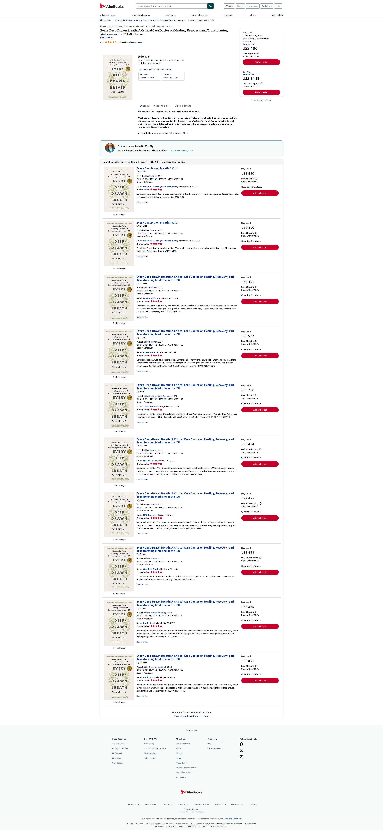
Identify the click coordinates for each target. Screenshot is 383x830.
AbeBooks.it (183, 804)
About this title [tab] (162, 105)
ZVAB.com (252, 804)
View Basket (117, 763)
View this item (248, 44)
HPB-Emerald (150, 515)
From (147, 76)
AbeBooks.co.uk (133, 804)
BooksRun (148, 623)
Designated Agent (183, 772)
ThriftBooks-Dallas (153, 406)
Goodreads (138, 42)
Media (178, 748)
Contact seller (142, 202)
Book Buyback (150, 753)
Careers (179, 753)
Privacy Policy (181, 763)
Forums (179, 758)
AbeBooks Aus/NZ (201, 804)
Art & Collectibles (199, 15)
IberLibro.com (237, 804)
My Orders (116, 758)
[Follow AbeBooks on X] (241, 751)
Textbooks (228, 15)
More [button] (185, 133)
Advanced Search (108, 15)
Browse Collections (141, 15)
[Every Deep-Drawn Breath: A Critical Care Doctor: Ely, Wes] (119, 428)
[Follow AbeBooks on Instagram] (241, 757)
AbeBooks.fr (167, 804)
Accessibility (181, 777)
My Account (253, 6)
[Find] (210, 6)
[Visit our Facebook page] (241, 744)
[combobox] (171, 6)
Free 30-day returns (261, 100)
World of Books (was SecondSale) (160, 186)
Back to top (191, 730)
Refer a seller (149, 758)
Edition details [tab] (183, 105)
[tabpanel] (188, 122)
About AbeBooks (183, 743)
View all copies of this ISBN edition (154, 69)
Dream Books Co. (152, 298)
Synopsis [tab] (144, 105)
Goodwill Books (151, 569)
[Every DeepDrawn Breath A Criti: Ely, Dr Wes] (119, 211)
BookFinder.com (191, 810)
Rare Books (170, 15)
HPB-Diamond (150, 460)
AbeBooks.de (150, 804)
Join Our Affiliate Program (155, 748)
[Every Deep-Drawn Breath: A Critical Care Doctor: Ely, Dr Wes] (119, 320)
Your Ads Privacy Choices (186, 768)
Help (278, 6)
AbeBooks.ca (220, 804)
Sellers (252, 15)
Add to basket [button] (261, 62)
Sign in (240, 6)
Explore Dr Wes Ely (180, 150)
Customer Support (215, 748)
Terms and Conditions (233, 819)
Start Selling (277, 15)
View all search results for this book (191, 716)
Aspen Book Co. (151, 352)
